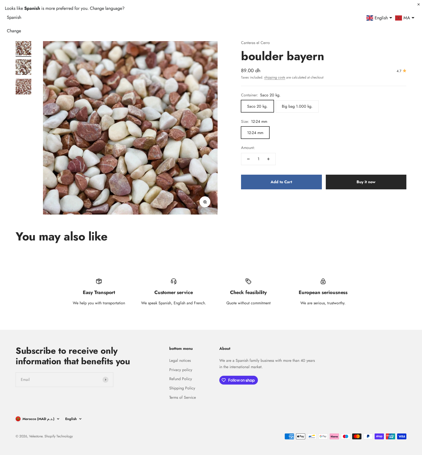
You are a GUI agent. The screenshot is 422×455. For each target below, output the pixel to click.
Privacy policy (180, 370)
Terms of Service (182, 397)
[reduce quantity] (248, 159)
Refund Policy (180, 379)
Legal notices (180, 360)
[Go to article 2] (23, 67)
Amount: (248, 147)
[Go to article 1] (23, 48)
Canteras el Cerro (255, 43)
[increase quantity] (268, 159)
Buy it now (366, 181)
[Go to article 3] (23, 87)
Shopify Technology (58, 436)
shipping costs (274, 77)
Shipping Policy (182, 388)
